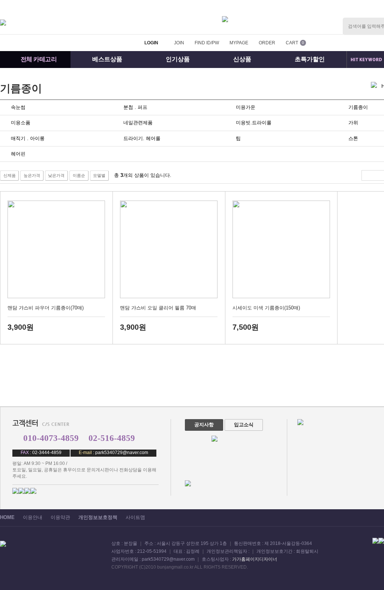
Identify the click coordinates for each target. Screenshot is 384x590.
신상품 (242, 59)
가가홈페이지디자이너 (254, 559)
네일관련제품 (138, 122)
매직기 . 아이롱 (28, 138)
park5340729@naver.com (121, 452)
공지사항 (204, 424)
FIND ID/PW (207, 42)
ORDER (267, 42)
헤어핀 (18, 154)
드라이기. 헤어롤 (141, 138)
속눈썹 (18, 107)
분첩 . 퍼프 (135, 107)
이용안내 (32, 517)
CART (292, 42)
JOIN (179, 42)
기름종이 (21, 88)
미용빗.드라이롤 (254, 122)
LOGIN (151, 42)
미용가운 (245, 107)
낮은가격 (56, 175)
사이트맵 (135, 517)
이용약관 (60, 517)
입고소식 (244, 424)
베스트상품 (107, 59)
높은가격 (32, 175)
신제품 (9, 175)
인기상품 (178, 59)
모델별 (99, 175)
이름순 (79, 175)
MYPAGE (239, 42)
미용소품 (20, 122)
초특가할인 (310, 59)
